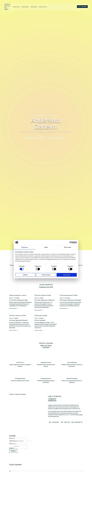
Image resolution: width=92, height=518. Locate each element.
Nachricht (11, 448)
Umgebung (34, 6)
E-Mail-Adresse (13, 441)
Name (10, 438)
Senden (13, 451)
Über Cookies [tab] (67, 247)
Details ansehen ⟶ (13, 308)
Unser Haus (42, 6)
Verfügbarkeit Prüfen (56, 138)
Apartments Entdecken (35, 138)
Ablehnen (25, 274)
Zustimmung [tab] (24, 247)
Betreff (11, 443)
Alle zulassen (66, 274)
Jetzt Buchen (82, 6)
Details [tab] (46, 247)
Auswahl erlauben (46, 274)
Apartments (25, 6)
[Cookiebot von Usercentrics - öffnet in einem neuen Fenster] (70, 242)
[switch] (38, 269)
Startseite (16, 6)
